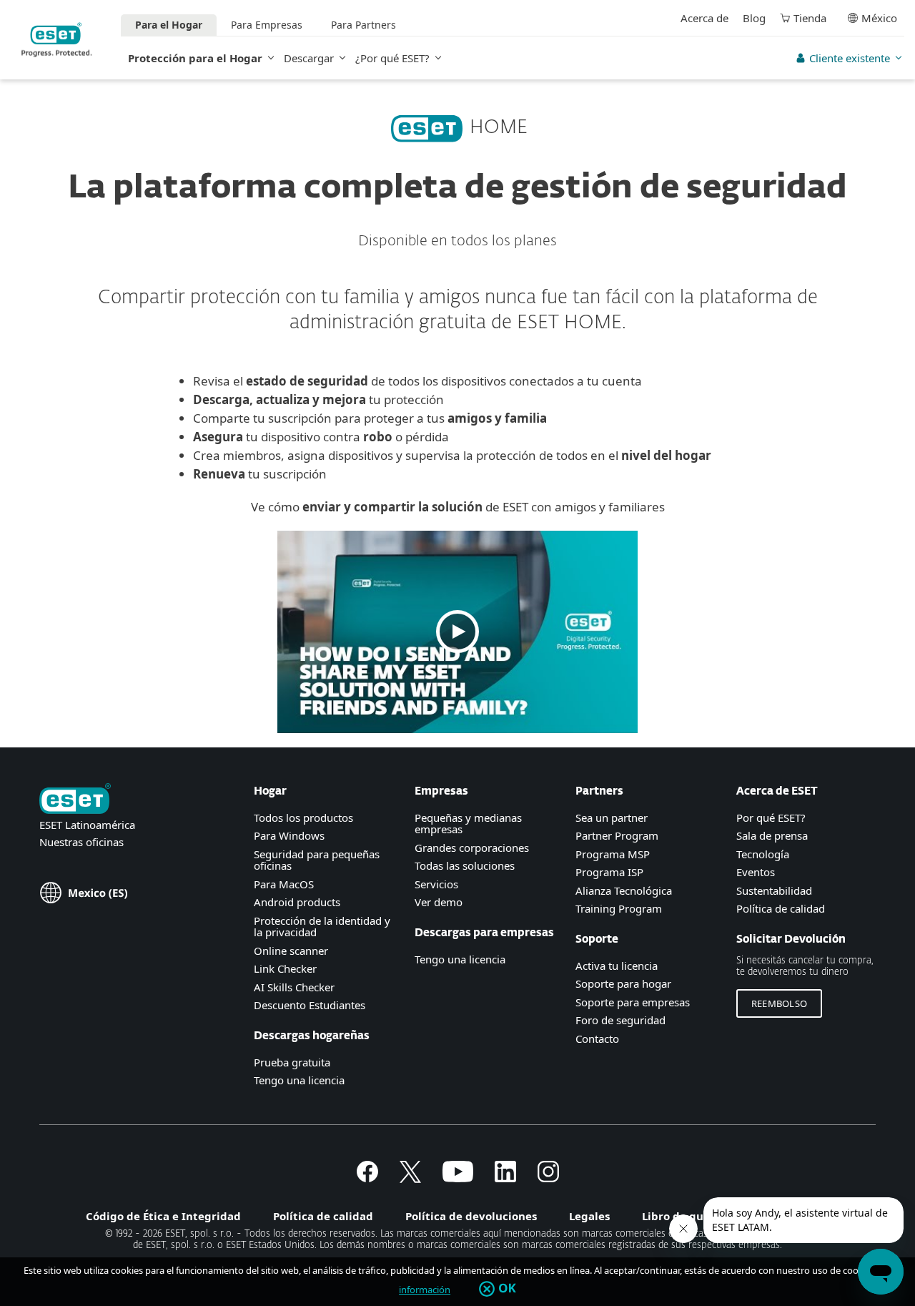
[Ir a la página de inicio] (75, 800)
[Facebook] (367, 1178)
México (879, 18)
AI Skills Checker (294, 987)
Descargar (309, 58)
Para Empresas (266, 24)
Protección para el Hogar (195, 58)
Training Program (618, 908)
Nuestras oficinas (81, 842)
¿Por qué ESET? (392, 58)
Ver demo (439, 902)
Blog (754, 18)
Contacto (597, 1038)
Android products (297, 902)
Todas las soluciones (465, 865)
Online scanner (291, 950)
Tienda (809, 18)
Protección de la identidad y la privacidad (322, 926)
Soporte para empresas (632, 1002)
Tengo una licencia (299, 1080)
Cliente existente (849, 58)
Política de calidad (780, 908)
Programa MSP (612, 854)
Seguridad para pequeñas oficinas (317, 860)
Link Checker (285, 968)
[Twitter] (410, 1178)
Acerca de (704, 18)
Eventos (755, 872)
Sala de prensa (772, 835)
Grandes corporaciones (472, 847)
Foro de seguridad (620, 1020)
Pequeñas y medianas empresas (468, 823)
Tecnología (762, 854)
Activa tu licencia (616, 965)
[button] (457, 632)
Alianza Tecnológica (623, 890)
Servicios (436, 884)
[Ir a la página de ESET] (56, 40)
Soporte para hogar (623, 983)
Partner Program (616, 835)
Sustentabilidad (774, 890)
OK (507, 1289)
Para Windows (289, 835)
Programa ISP (609, 872)
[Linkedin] (505, 1178)
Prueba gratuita (292, 1062)
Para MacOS (284, 884)
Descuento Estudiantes (309, 1005)
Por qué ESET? (771, 817)
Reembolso (779, 1003)
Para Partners (363, 24)
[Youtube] (458, 1178)
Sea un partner (611, 817)
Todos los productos (303, 817)
